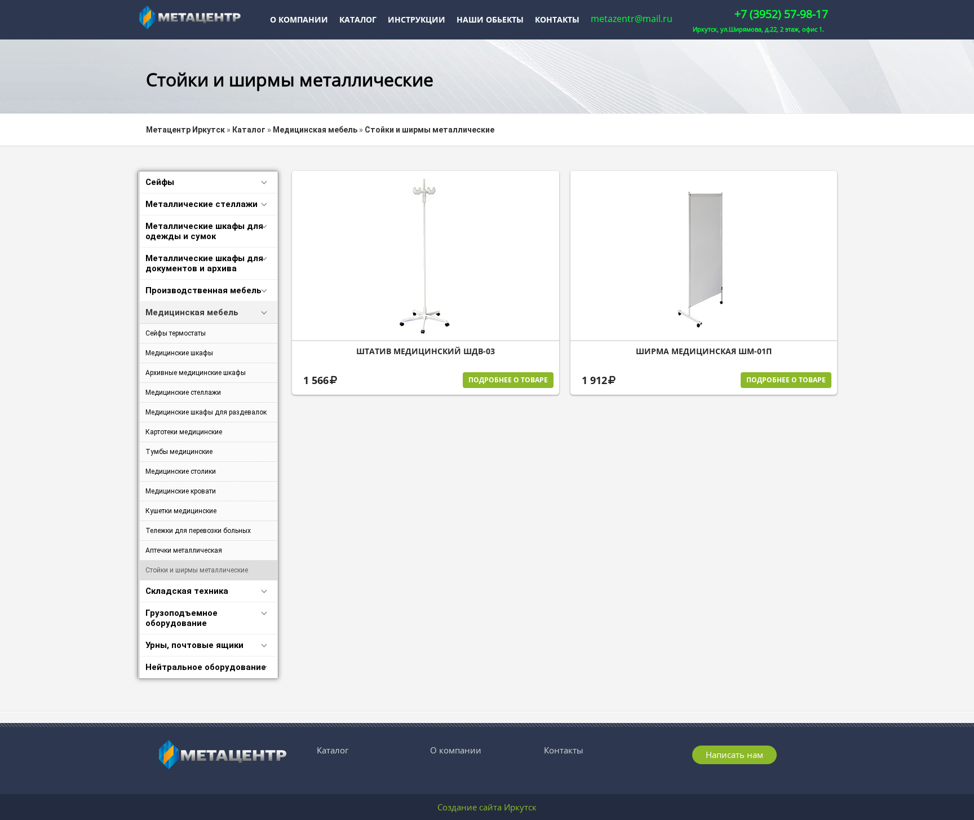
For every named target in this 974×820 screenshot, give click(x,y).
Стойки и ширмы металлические (196, 570)
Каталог (358, 20)
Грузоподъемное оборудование (181, 618)
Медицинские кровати (180, 491)
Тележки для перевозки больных (198, 531)
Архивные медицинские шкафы (195, 373)
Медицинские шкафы (179, 353)
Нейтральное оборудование (205, 667)
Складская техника (186, 591)
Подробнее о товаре (508, 380)
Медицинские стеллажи (183, 392)
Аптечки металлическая (183, 550)
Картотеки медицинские (183, 432)
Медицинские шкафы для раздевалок (206, 412)
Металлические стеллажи (201, 204)
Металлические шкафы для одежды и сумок (204, 231)
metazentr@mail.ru (631, 18)
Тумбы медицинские (178, 452)
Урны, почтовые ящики (194, 645)
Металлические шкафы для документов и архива (204, 263)
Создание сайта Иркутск (487, 807)
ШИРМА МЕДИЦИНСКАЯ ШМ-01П (704, 351)
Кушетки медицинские (180, 511)
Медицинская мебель (191, 312)
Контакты (557, 20)
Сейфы (159, 182)
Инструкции (416, 20)
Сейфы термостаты (175, 333)
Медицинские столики (180, 471)
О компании (299, 20)
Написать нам (734, 754)
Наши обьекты (490, 20)
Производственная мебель (203, 290)
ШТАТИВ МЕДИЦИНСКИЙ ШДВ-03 (425, 351)
